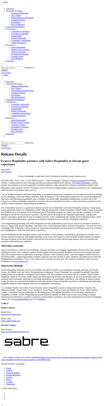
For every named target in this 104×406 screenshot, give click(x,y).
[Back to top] (2, 404)
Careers (9, 370)
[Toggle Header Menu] (2, 2)
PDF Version (6, 172)
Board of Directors (18, 38)
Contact (9, 377)
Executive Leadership (20, 34)
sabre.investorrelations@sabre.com (15, 332)
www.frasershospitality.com (21, 299)
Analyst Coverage (18, 52)
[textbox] (12, 67)
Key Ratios (15, 22)
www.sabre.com (21, 261)
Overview (10, 9)
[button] (24, 11)
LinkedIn (41, 299)
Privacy (9, 379)
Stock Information (18, 47)
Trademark (10, 384)
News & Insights (13, 373)
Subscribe (10, 61)
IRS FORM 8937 (18, 24)
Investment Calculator (20, 54)
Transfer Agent (17, 56)
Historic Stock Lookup (20, 49)
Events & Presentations (15, 27)
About (8, 368)
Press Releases (17, 59)
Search (4, 70)
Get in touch (6, 73)
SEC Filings (16, 15)
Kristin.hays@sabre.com (11, 314)
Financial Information (19, 13)
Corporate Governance (20, 31)
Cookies (9, 382)
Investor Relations (13, 375)
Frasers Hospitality (82, 183)
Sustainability (16, 36)
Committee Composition (21, 40)
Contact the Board (18, 43)
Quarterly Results (18, 20)
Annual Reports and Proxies (22, 18)
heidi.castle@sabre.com (10, 321)
